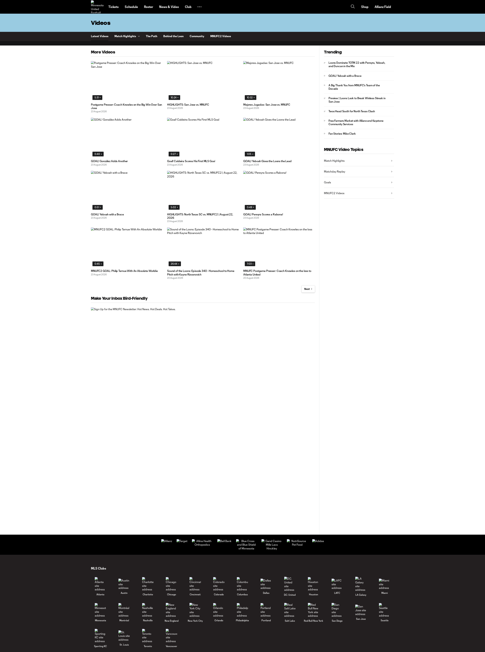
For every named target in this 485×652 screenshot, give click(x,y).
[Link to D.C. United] (290, 584)
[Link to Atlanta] (100, 584)
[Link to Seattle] (384, 610)
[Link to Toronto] (147, 636)
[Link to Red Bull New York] (313, 610)
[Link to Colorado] (219, 584)
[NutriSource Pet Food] (297, 544)
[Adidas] (318, 541)
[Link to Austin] (124, 584)
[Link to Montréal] (124, 610)
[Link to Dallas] (266, 584)
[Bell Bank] (224, 541)
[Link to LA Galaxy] (361, 584)
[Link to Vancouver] (171, 636)
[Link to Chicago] (171, 584)
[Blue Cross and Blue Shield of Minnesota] (246, 548)
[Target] (182, 541)
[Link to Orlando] (219, 610)
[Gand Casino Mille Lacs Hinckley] (271, 548)
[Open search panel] (352, 7)
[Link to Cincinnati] (195, 584)
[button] (199, 7)
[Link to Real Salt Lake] (290, 610)
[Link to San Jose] (361, 610)
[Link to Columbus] (242, 584)
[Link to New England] (171, 610)
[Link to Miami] (384, 584)
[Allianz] (166, 541)
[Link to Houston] (313, 584)
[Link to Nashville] (147, 610)
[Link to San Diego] (337, 610)
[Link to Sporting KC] (100, 636)
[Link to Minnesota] (100, 610)
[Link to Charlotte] (147, 584)
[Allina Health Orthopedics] (202, 544)
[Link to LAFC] (337, 584)
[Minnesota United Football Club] (97, 6)
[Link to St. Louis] (124, 636)
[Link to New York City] (195, 610)
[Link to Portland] (266, 610)
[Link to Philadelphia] (242, 610)
